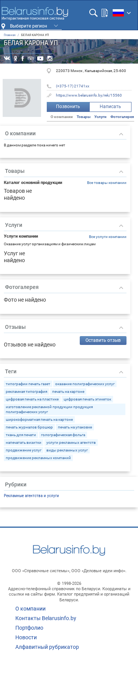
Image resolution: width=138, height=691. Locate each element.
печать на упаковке (75, 427)
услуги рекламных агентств (71, 442)
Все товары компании (107, 183)
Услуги (100, 117)
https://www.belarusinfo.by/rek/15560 (89, 95)
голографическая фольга (63, 435)
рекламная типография (26, 391)
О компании (30, 609)
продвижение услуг (23, 450)
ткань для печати (21, 435)
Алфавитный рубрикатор (47, 647)
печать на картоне (68, 391)
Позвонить (68, 106)
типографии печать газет (28, 384)
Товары (83, 117)
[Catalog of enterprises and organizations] (34, 13)
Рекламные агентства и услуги (31, 495)
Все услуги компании (108, 237)
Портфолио (29, 628)
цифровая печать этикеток (87, 399)
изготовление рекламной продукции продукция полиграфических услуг (49, 409)
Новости (26, 637)
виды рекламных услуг (67, 450)
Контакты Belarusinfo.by (45, 618)
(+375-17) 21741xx (72, 86)
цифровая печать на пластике (32, 399)
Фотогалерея (122, 117)
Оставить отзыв (103, 340)
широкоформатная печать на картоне (39, 419)
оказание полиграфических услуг (85, 384)
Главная (9, 35)
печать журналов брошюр (29, 427)
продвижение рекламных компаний (38, 458)
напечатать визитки (23, 442)
